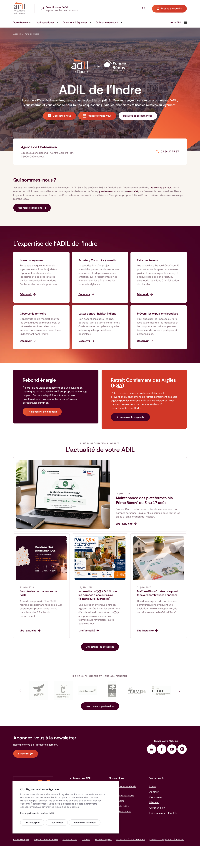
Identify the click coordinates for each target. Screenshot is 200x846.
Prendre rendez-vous (100, 115)
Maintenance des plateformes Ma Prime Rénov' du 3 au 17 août (144, 500)
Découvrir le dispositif (132, 417)
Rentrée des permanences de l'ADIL (38, 593)
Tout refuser (56, 822)
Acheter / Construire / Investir (97, 260)
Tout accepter (32, 822)
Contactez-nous (62, 115)
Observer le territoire (33, 313)
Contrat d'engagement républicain (167, 839)
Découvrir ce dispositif (44, 411)
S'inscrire (23, 753)
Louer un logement (32, 260)
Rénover (154, 802)
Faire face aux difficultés (163, 813)
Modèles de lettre (119, 806)
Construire (155, 797)
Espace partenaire (171, 8)
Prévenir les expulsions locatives (157, 313)
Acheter (154, 791)
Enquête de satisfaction (46, 839)
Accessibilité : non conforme (130, 839)
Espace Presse (69, 839)
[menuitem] (22, 22)
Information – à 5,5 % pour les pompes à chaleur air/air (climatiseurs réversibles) (98, 595)
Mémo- (120, 811)
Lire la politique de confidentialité (37, 813)
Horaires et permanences (137, 115)
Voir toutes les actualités (100, 646)
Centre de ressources (121, 795)
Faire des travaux (147, 260)
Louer (152, 786)
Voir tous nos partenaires (100, 706)
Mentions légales (103, 839)
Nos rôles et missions (30, 207)
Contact (86, 839)
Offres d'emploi (21, 839)
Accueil (17, 33)
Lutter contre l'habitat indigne (97, 313)
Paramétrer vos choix (85, 822)
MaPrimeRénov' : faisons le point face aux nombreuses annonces (157, 593)
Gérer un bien (157, 807)
